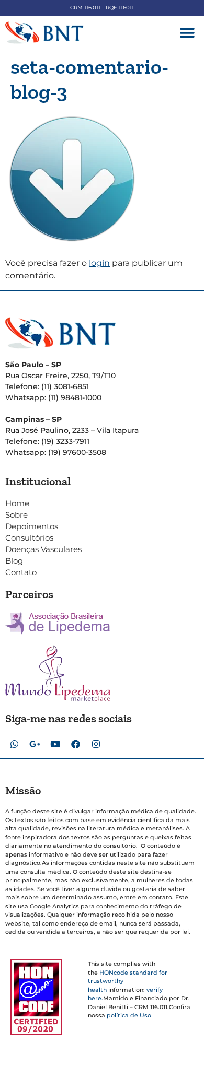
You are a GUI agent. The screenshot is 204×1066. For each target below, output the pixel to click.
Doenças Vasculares (43, 549)
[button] (187, 32)
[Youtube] (55, 744)
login (99, 263)
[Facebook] (75, 744)
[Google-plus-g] (34, 744)
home (17, 503)
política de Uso (129, 1015)
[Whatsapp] (14, 744)
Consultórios (29, 538)
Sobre (16, 515)
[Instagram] (96, 744)
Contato (21, 572)
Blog (14, 561)
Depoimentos (31, 526)
